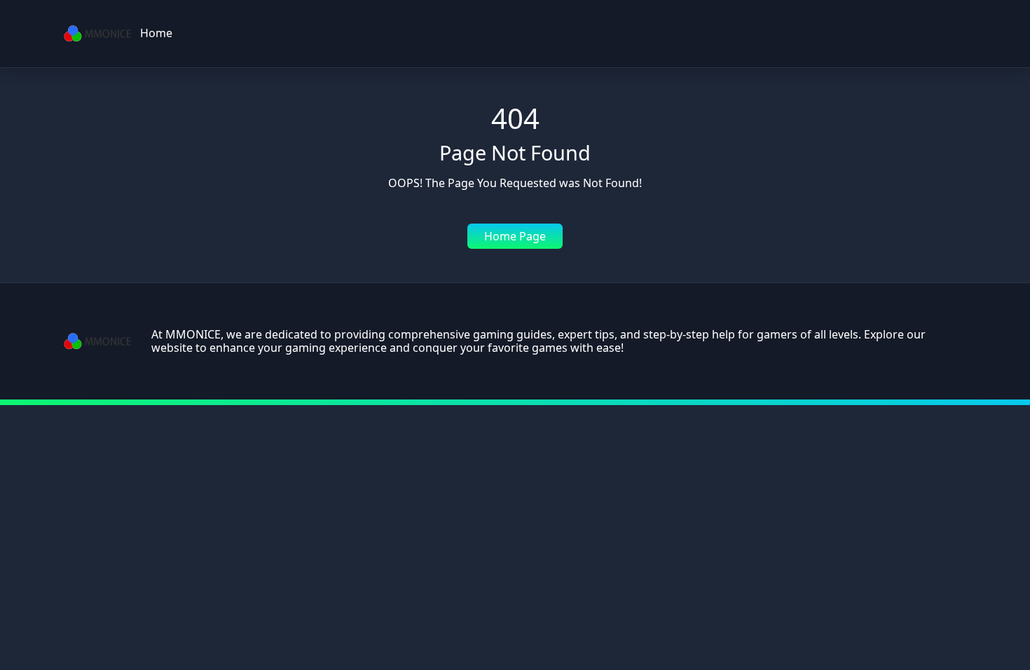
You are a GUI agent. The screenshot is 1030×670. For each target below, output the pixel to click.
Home (156, 33)
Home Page (515, 236)
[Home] (98, 34)
